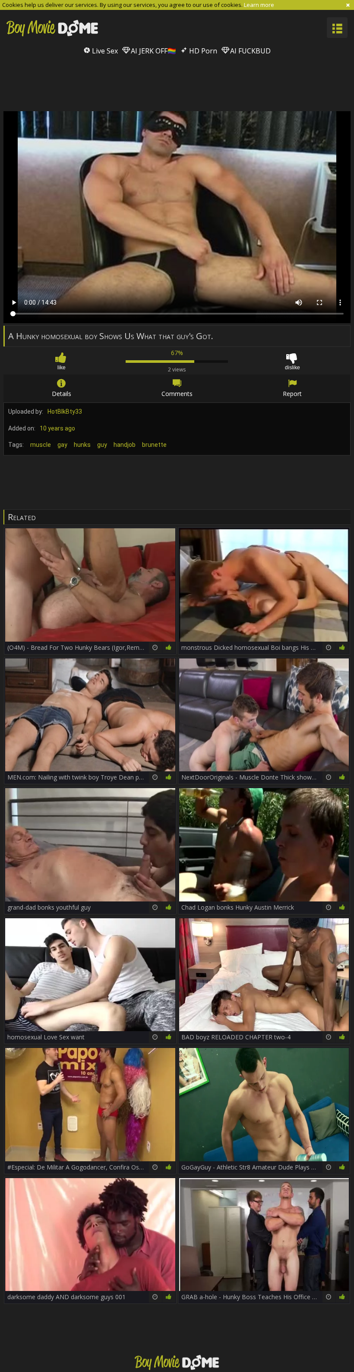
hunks (82, 444)
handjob (125, 444)
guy (102, 444)
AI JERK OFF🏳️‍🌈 (152, 51)
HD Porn (202, 51)
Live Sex (104, 51)
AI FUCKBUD (249, 51)
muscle (40, 444)
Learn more (259, 5)
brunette (154, 444)
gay (62, 444)
